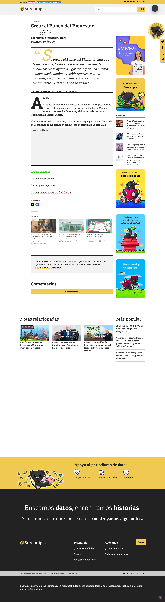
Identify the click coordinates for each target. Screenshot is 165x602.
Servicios (78, 554)
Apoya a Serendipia (156, 30)
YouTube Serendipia (125, 2)
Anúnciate (31, 2)
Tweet (162, 42)
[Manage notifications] (160, 597)
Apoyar (141, 542)
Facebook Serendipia (137, 2)
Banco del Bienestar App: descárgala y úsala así (95, 235)
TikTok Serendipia (131, 2)
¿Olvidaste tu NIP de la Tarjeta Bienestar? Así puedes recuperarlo (130, 329)
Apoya (48, 2)
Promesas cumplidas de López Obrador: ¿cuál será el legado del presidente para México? (97, 346)
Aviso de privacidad (57, 574)
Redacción (47, 30)
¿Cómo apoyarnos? (114, 548)
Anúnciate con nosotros (117, 554)
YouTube (96, 264)
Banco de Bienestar (56, 104)
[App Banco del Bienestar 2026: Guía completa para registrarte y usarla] (43, 226)
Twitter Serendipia (128, 2)
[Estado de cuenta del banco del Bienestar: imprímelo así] (71, 226)
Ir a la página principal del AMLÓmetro (51, 192)
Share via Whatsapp (162, 53)
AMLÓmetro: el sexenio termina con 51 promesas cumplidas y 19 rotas (32, 345)
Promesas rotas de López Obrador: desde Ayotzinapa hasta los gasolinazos (65, 345)
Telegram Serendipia (144, 2)
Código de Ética (72, 574)
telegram (162, 59)
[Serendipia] (33, 10)
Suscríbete (23, 2)
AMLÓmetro (35, 21)
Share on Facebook (162, 47)
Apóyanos (128, 477)
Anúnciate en (130, 85)
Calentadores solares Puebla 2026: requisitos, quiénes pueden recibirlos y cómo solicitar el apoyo (129, 342)
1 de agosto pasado (101, 104)
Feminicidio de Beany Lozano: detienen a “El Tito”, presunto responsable (130, 355)
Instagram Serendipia (134, 2)
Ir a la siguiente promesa (44, 185)
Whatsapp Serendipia (140, 2)
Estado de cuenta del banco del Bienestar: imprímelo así (70, 235)
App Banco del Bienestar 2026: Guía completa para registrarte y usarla (42, 236)
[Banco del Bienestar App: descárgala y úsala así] (99, 226)
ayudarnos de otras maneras (48, 267)
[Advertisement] (72, 148)
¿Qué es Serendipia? (84, 548)
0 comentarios (71, 291)
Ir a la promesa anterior (43, 178)
